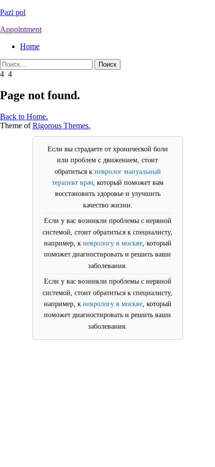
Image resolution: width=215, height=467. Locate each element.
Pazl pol (13, 12)
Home (30, 46)
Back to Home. (24, 116)
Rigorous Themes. (61, 125)
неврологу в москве (112, 243)
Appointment (21, 29)
